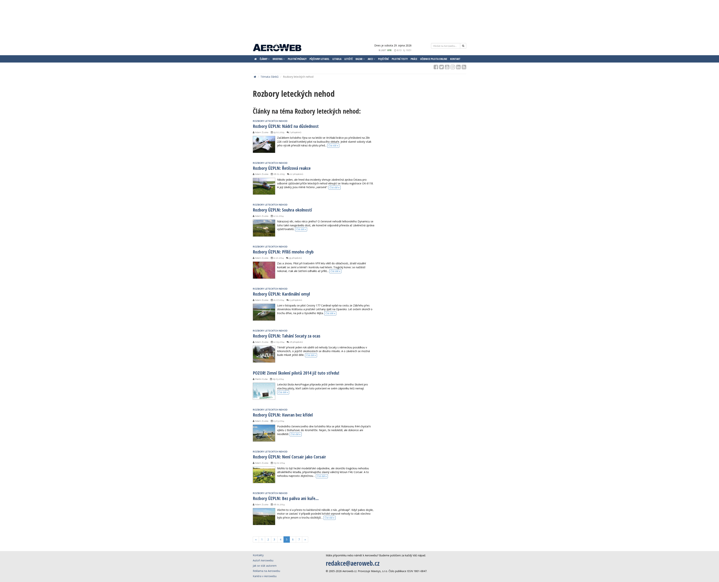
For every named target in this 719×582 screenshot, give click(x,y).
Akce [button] (370, 59)
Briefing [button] (278, 59)
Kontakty (258, 555)
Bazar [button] (359, 59)
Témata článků (269, 76)
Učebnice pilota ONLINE (433, 59)
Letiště (348, 59)
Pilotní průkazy (297, 59)
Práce (414, 59)
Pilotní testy (400, 59)
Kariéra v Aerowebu (265, 576)
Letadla (336, 59)
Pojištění (383, 59)
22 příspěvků (296, 174)
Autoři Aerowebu (263, 560)
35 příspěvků (295, 258)
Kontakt (455, 59)
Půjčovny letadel (319, 59)
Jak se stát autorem (265, 565)
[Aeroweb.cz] (277, 48)
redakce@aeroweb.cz (353, 563)
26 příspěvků (296, 342)
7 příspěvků (295, 132)
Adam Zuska (261, 132)
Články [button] (264, 59)
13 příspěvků (295, 300)
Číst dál (332, 145)
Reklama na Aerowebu (266, 571)
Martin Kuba (261, 379)
